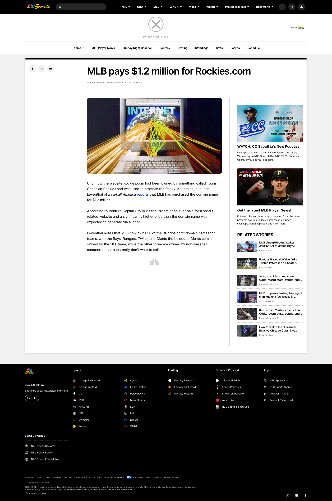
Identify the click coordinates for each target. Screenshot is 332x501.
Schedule (253, 48)
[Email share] (50, 68)
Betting (182, 48)
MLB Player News (103, 48)
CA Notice (156, 477)
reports (143, 194)
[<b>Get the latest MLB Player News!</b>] (270, 186)
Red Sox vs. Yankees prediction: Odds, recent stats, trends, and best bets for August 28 (280, 311)
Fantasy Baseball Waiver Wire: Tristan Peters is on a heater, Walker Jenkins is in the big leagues (278, 261)
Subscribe (32, 398)
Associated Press (267, 301)
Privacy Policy (117, 477)
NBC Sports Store (77, 477)
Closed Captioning (53, 477)
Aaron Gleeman (97, 82)
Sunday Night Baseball (137, 48)
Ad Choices (104, 477)
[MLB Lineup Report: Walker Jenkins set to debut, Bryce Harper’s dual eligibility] (247, 246)
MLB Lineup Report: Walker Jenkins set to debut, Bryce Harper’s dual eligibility (277, 244)
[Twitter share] (41, 68)
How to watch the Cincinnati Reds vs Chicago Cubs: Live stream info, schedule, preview (279, 328)
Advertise (29, 477)
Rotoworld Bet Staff (268, 284)
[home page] (38, 7)
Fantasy (165, 48)
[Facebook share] (32, 68)
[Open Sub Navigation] (129, 7)
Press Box (92, 477)
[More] (282, 6)
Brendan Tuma (266, 250)
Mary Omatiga (266, 335)
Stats (219, 48)
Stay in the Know (34, 384)
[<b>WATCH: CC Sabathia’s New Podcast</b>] (270, 123)
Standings (201, 48)
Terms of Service (170, 477)
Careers (39, 477)
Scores (235, 48)
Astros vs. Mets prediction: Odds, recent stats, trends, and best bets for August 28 (279, 278)
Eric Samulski (265, 267)
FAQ (65, 477)
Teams (76, 48)
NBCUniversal (43, 482)
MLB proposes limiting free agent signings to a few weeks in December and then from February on (280, 294)
